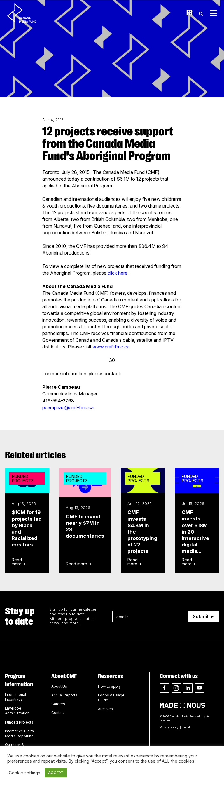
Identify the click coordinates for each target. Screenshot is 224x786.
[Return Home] (26, 13)
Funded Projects (19, 722)
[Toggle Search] (201, 12)
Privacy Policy (169, 727)
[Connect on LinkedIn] (187, 688)
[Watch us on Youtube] (199, 688)
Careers (58, 704)
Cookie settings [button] (24, 772)
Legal (186, 727)
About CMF (64, 675)
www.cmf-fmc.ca (111, 347)
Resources (110, 675)
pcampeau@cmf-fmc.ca (68, 407)
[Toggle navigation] (213, 13)
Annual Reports (64, 695)
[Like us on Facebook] (164, 688)
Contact (58, 712)
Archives (105, 709)
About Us (59, 686)
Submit (201, 616)
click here (117, 273)
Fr (189, 13)
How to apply (109, 686)
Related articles (35, 455)
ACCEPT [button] (56, 772)
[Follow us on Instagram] (176, 688)
